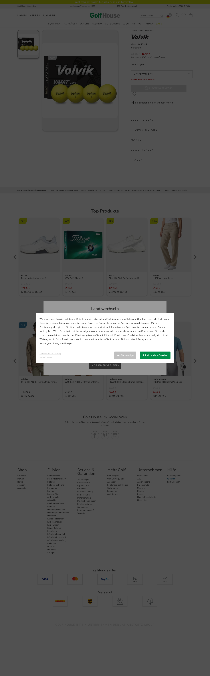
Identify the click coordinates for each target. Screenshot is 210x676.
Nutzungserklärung (49, 343)
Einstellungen (46, 357)
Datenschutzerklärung (132, 339)
